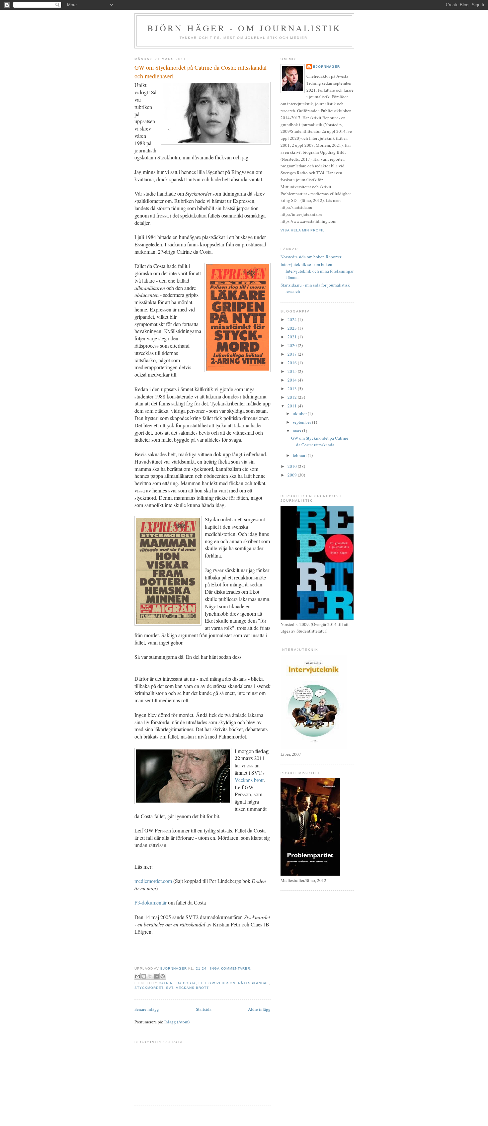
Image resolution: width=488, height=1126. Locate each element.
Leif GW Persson (217, 983)
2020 (292, 345)
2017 (292, 354)
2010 (292, 466)
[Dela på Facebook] (156, 976)
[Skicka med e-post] (137, 976)
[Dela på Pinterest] (162, 976)
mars (297, 431)
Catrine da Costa (177, 983)
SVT (169, 988)
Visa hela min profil (303, 230)
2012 (292, 397)
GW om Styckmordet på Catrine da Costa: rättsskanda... (319, 441)
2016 (292, 363)
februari (300, 455)
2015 (292, 371)
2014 (292, 380)
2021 (292, 337)
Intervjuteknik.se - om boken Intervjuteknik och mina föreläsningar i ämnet (317, 270)
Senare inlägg (146, 1009)
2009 (292, 475)
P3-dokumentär (150, 902)
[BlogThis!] (143, 976)
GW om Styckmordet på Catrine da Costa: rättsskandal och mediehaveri (200, 71)
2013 (292, 388)
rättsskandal (253, 983)
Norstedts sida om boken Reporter (311, 257)
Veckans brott (249, 779)
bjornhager (326, 66)
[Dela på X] (150, 976)
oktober (300, 413)
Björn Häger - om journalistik (244, 28)
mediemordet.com (153, 880)
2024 (292, 319)
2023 (292, 328)
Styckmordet (148, 988)
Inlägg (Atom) (177, 1022)
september (302, 422)
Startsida (203, 1009)
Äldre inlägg (259, 1009)
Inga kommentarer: (231, 968)
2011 (292, 406)
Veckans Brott (192, 988)
